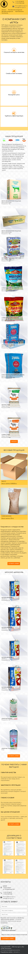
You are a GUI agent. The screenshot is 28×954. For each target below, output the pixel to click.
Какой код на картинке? (9, 930)
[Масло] (14, 466)
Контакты (5, 13)
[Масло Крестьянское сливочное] (14, 249)
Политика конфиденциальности (10, 950)
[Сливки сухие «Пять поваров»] (14, 309)
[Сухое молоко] (14, 501)
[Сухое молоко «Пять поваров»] (14, 279)
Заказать (14, 441)
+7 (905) (19, 3)
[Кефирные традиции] (14, 738)
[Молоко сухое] (14, 395)
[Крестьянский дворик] (14, 336)
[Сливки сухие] (14, 425)
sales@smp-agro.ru (20, 7)
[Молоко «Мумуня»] (14, 588)
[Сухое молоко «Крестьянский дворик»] (14, 366)
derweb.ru (17, 952)
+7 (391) (19, 1)
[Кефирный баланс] (14, 708)
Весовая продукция (7, 11)
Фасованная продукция (15, 9)
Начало (4, 9)
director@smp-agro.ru (21, 5)
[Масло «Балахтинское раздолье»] (14, 192)
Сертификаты (19, 11)
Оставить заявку (13, 563)
